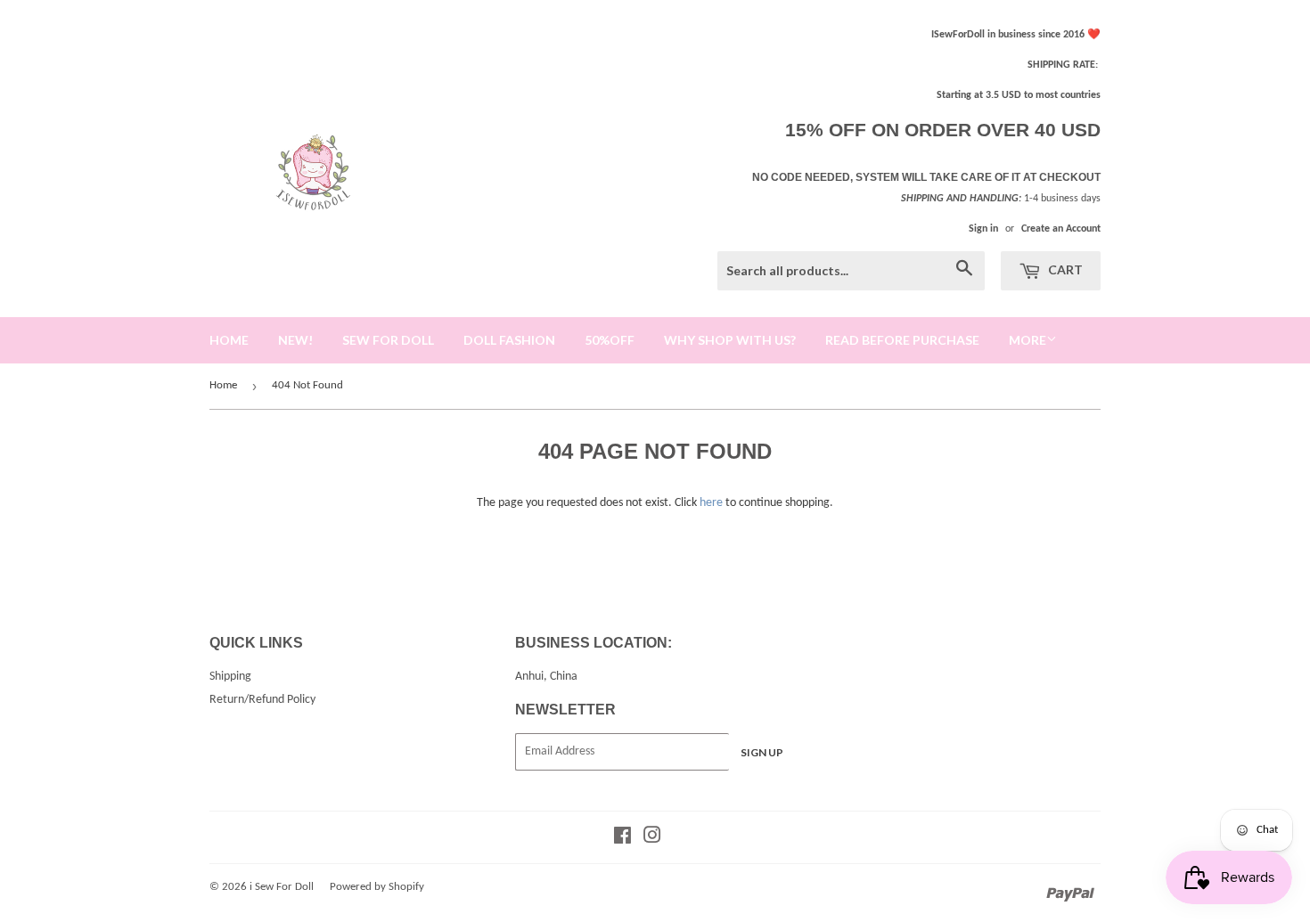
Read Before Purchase (902, 339)
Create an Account (1061, 229)
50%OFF (610, 339)
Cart (1064, 269)
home (229, 339)
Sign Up (762, 752)
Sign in (983, 229)
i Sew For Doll (282, 887)
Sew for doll (388, 339)
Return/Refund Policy (262, 699)
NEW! (295, 339)
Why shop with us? (730, 339)
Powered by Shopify (377, 887)
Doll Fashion (509, 339)
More (1027, 339)
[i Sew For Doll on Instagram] (652, 838)
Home (223, 385)
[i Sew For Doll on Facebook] (622, 838)
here (711, 503)
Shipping (230, 676)
